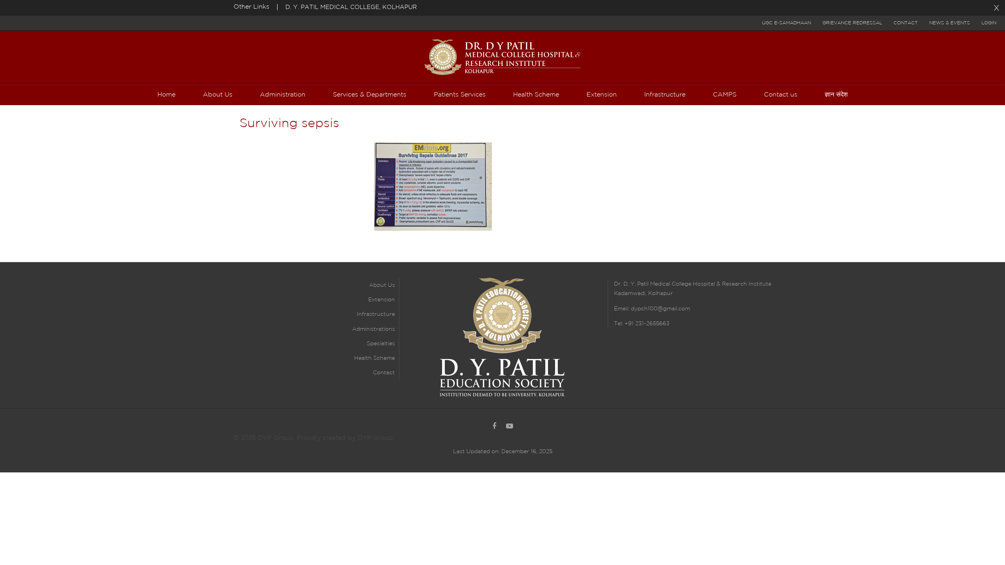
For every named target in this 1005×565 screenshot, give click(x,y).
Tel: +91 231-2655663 (642, 323)
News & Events (949, 23)
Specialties (381, 343)
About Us (382, 285)
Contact (906, 23)
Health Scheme (374, 358)
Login (988, 23)
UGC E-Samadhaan (786, 23)
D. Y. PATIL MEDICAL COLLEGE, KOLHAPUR (351, 7)
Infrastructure (376, 314)
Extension (381, 299)
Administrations (373, 329)
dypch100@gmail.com (660, 308)
